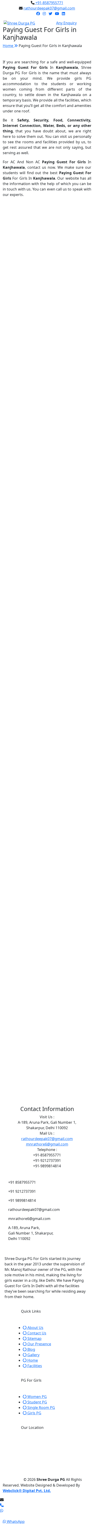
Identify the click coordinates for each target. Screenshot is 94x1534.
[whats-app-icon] (47, 1510)
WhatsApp (15, 1521)
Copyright (12, 1479)
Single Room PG (40, 1407)
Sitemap (34, 1338)
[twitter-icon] (50, 13)
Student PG (36, 1402)
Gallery (32, 1354)
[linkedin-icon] (63, 13)
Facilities (34, 1365)
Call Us (12, 1516)
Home (8, 45)
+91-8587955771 (48, 2)
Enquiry (14, 1527)
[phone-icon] (2, 1505)
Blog (30, 1349)
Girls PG (33, 1412)
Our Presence (38, 1343)
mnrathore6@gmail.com (47, 1144)
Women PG (36, 1396)
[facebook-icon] (38, 13)
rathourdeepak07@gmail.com (49, 8)
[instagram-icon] (44, 13)
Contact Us (36, 1333)
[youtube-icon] (57, 13)
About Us (34, 1327)
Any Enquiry (66, 22)
